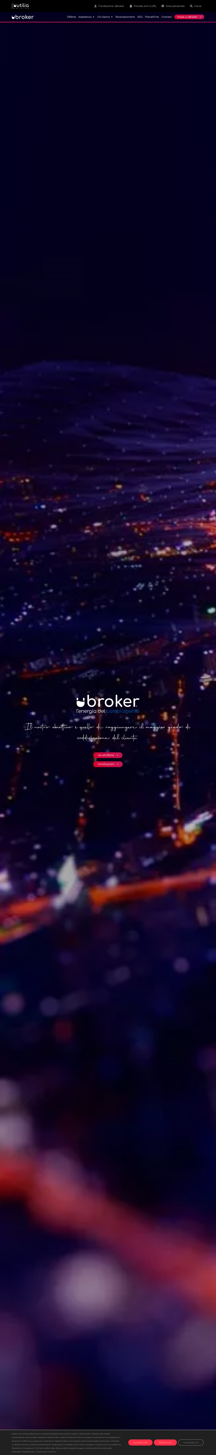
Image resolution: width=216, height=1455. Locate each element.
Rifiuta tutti (165, 1442)
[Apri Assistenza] (93, 16)
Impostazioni (190, 1442)
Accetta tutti (140, 1442)
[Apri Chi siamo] (112, 16)
